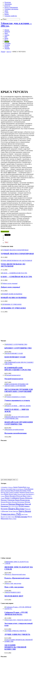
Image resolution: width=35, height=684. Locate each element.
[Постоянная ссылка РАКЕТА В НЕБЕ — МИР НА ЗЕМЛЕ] (17, 406)
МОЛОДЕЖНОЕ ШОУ (13, 596)
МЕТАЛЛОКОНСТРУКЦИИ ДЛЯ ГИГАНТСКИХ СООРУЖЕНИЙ (18, 390)
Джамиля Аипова (24, 492)
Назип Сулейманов (12, 498)
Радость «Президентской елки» (17, 578)
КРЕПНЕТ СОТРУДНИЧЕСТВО (18, 348)
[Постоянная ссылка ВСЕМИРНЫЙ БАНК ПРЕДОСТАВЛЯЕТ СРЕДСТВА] (19, 364)
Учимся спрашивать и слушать (17, 400)
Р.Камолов (27, 509)
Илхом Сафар (13, 494)
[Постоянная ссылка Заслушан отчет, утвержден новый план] (17, 620)
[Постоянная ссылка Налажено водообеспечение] (14, 429)
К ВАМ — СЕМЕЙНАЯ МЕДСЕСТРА (16, 277)
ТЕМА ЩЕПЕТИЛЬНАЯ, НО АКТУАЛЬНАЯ (13, 265)
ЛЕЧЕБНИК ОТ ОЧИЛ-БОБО (13, 308)
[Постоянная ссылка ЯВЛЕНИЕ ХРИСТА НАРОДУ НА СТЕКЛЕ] (19, 563)
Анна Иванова (28, 489)
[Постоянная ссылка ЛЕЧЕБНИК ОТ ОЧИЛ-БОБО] (11, 304)
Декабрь (7, 48)
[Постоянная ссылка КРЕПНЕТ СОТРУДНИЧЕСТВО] (15, 344)
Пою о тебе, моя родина (14, 587)
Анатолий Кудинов (11, 489)
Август (6, 41)
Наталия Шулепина (6, 502)
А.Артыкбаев (4, 487)
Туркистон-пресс (8, 514)
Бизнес (6, 14)
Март (6, 33)
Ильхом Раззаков (21, 494)
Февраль (7, 31)
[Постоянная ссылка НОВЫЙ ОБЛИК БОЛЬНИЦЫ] (11, 294)
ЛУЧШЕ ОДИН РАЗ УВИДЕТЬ (17, 634)
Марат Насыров (10, 496)
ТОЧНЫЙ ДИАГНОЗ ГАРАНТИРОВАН (17, 254)
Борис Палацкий (5, 490)
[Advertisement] (17, 70)
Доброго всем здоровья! (10, 287)
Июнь (6, 38)
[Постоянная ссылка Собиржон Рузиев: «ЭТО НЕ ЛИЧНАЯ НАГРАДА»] (19, 608)
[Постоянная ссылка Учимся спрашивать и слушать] (15, 397)
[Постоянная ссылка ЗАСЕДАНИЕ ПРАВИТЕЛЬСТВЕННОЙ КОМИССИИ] (19, 641)
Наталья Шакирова (16, 504)
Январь (6, 30)
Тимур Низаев (25, 511)
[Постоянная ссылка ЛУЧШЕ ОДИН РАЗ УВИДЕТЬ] (15, 631)
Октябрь (7, 45)
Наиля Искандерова (22, 500)
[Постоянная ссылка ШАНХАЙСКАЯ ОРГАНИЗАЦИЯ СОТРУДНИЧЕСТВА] (19, 418)
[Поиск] (1, 19)
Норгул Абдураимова (13, 506)
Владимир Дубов (25, 490)
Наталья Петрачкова (18, 502)
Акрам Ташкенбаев (19, 487)
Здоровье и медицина (11, 9)
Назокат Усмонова (8, 500)
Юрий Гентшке (21, 516)
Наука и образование (11, 7)
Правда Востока (16, 508)
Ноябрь (6, 47)
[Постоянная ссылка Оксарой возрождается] (12, 375)
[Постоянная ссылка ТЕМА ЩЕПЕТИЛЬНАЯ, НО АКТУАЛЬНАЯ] (16, 260)
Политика (7, 2)
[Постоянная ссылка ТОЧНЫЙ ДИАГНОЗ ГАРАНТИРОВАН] (14, 250)
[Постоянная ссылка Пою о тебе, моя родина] (12, 583)
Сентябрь (7, 43)
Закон (6, 11)
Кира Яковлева (29, 494)
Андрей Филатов (20, 489)
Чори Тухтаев (24, 514)
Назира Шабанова (25, 498)
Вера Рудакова (15, 490)
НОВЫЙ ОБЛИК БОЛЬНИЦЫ (14, 298)
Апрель (6, 35)
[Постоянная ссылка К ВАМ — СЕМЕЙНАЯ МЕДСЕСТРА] (14, 273)
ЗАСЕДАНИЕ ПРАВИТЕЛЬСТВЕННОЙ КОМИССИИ (15, 647)
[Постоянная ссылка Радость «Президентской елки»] (15, 574)
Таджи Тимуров (13, 511)
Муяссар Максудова (23, 496)
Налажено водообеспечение (15, 433)
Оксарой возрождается (13, 379)
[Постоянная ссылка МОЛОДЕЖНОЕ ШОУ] (12, 592)
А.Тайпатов (10, 487)
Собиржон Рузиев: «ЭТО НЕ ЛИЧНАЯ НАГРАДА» (16, 613)
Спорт (6, 12)
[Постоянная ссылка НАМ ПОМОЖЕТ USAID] (13, 353)
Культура (7, 5)
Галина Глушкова (14, 492)
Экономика (8, 4)
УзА (18, 513)
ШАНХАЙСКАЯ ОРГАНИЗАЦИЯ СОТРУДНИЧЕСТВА (18, 423)
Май (5, 36)
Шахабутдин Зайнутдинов (8, 516)
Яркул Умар (12, 518)
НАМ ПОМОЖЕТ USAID (14, 357)
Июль (6, 40)
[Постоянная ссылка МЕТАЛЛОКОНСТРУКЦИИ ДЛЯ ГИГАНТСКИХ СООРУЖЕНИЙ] (19, 386)
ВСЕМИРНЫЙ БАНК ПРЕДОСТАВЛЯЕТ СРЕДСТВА (17, 369)
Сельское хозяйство (10, 16)
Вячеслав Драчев (5, 492)
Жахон (6, 494)
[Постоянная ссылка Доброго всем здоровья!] (9, 283)
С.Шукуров (4, 511)
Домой (3, 51)
